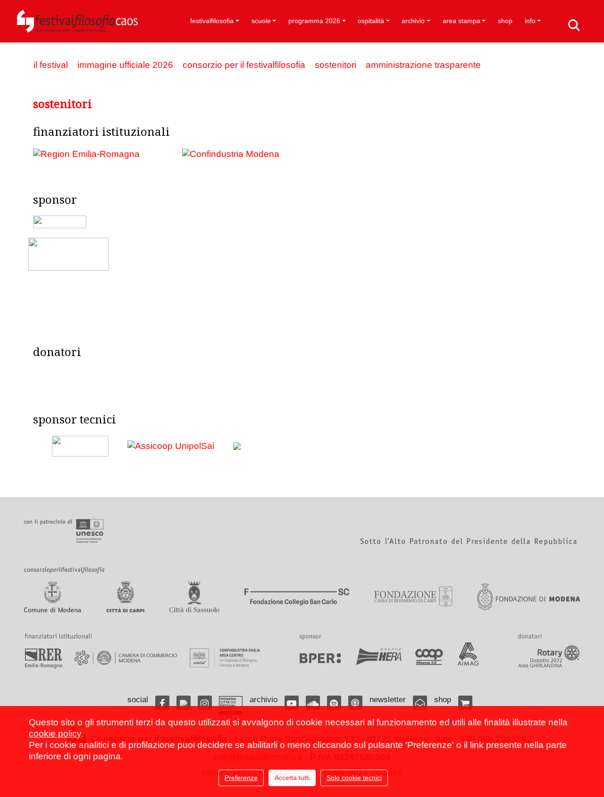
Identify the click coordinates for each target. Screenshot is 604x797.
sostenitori (335, 65)
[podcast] (355, 703)
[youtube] (292, 703)
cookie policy (55, 734)
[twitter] (183, 703)
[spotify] (334, 703)
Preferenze (241, 777)
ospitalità (371, 21)
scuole (261, 21)
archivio (413, 21)
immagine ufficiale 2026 (125, 65)
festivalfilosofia (212, 21)
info (530, 21)
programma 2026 (314, 21)
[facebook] (162, 703)
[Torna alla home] (77, 21)
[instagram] (205, 703)
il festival (51, 65)
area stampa (461, 21)
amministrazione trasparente (423, 65)
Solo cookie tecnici (354, 777)
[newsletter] (420, 703)
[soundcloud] (313, 703)
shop (505, 21)
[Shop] (465, 703)
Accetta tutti (292, 777)
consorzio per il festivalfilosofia (244, 65)
